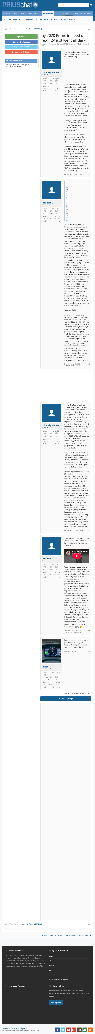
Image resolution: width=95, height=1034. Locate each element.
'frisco (58, 86)
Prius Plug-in (48, 13)
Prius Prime (28, 19)
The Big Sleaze (82, 44)
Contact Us (52, 935)
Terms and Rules (70, 935)
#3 (89, 530)
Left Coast (57, 216)
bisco (45, 666)
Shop (30, 13)
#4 (89, 630)
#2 (89, 364)
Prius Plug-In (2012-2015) (43, 19)
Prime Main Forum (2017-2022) (60, 44)
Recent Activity (69, 19)
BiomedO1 (48, 202)
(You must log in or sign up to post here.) (78, 694)
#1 (89, 174)
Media (15, 13)
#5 (89, 651)
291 (45, 83)
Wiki (22, 13)
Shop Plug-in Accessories (13, 19)
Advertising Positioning (9, 1028)
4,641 (45, 213)
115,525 (45, 678)
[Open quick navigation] (89, 29)
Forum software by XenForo (20, 1030)
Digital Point (24, 1028)
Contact (52, 975)
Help (60, 935)
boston (58, 682)
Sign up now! (21, 37)
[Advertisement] (76, 69)
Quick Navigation (62, 980)
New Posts (58, 19)
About (51, 961)
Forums (5, 13)
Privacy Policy (83, 935)
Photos (51, 970)
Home (44, 935)
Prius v (36, 13)
